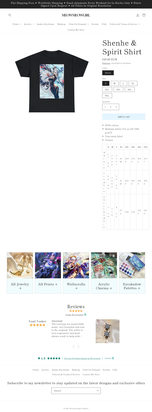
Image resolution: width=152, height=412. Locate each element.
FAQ (115, 369)
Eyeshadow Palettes (132, 286)
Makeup (76, 369)
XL (133, 83)
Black (108, 72)
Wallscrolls (76, 284)
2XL (107, 89)
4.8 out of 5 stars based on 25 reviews (82, 358)
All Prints (46, 284)
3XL (118, 89)
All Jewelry (20, 284)
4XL (130, 89)
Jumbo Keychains (60, 369)
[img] (76, 311)
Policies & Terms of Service (66, 374)
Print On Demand (91, 369)
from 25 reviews (74, 314)
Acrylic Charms (103, 286)
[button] (10, 15)
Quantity (106, 101)
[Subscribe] (97, 391)
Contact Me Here (91, 374)
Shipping (106, 63)
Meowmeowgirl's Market (79, 408)
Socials (106, 369)
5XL (107, 95)
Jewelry (45, 369)
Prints (36, 369)
